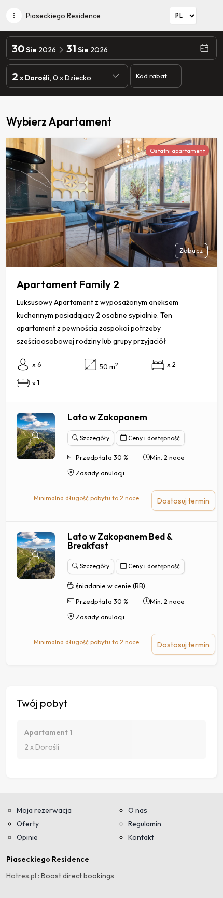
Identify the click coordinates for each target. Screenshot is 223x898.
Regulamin (144, 823)
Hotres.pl (21, 875)
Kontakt (141, 837)
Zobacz (191, 250)
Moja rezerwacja (44, 810)
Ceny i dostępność (153, 438)
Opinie (27, 837)
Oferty (28, 823)
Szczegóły (93, 438)
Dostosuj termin (183, 501)
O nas (137, 810)
